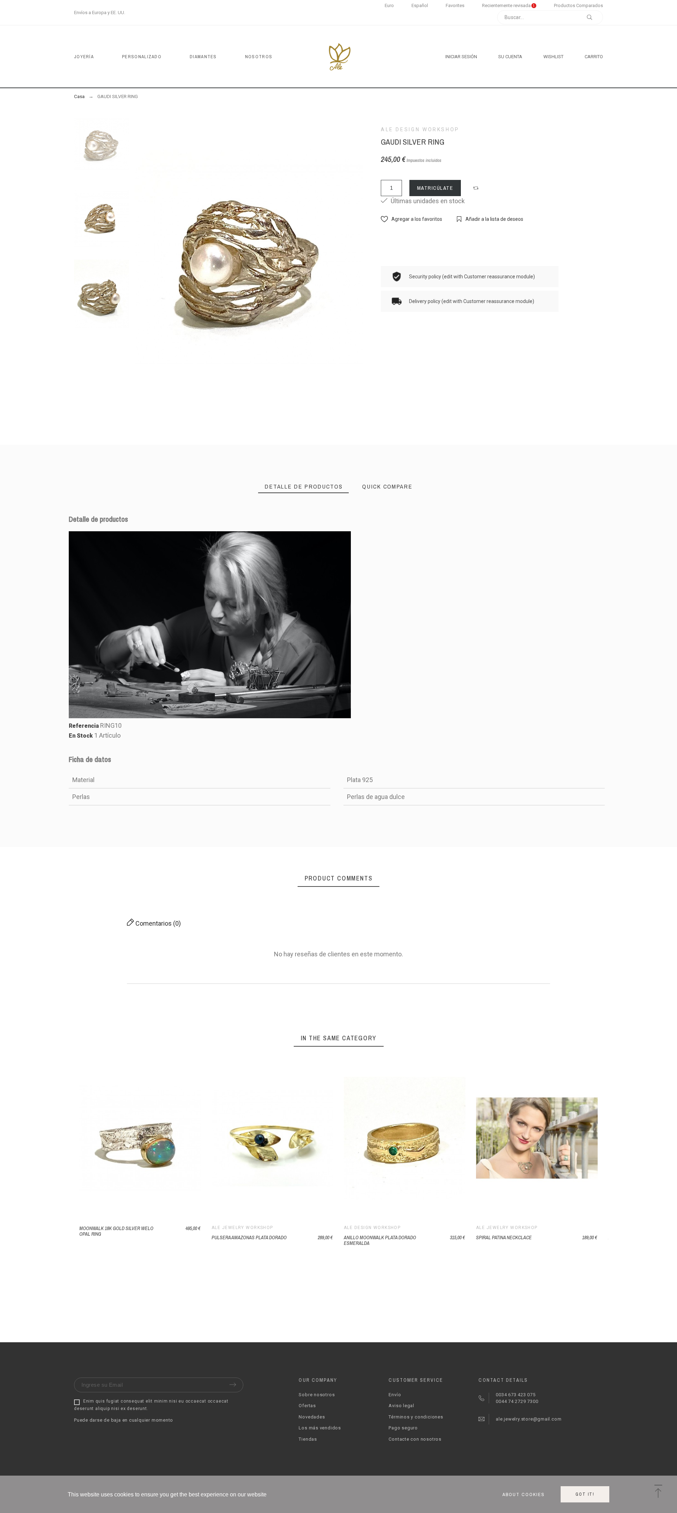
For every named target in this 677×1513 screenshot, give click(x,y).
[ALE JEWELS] (338, 56)
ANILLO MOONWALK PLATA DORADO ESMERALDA (380, 1240)
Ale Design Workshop (420, 129)
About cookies (523, 1494)
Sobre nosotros (317, 1394)
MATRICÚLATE (435, 188)
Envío (395, 1394)
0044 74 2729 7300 (516, 1401)
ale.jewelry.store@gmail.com (527, 1419)
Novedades (312, 1417)
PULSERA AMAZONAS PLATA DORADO (249, 1237)
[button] (476, 188)
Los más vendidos (320, 1427)
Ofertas (307, 1405)
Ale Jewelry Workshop (242, 1227)
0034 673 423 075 (515, 1394)
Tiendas (308, 1439)
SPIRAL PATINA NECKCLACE (504, 1237)
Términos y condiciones (416, 1417)
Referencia (84, 725)
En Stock (81, 735)
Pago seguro (403, 1427)
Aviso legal (401, 1405)
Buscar (594, 17)
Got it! (584, 1494)
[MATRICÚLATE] (528, 1138)
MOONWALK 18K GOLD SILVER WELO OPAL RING (116, 1231)
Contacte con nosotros (415, 1439)
